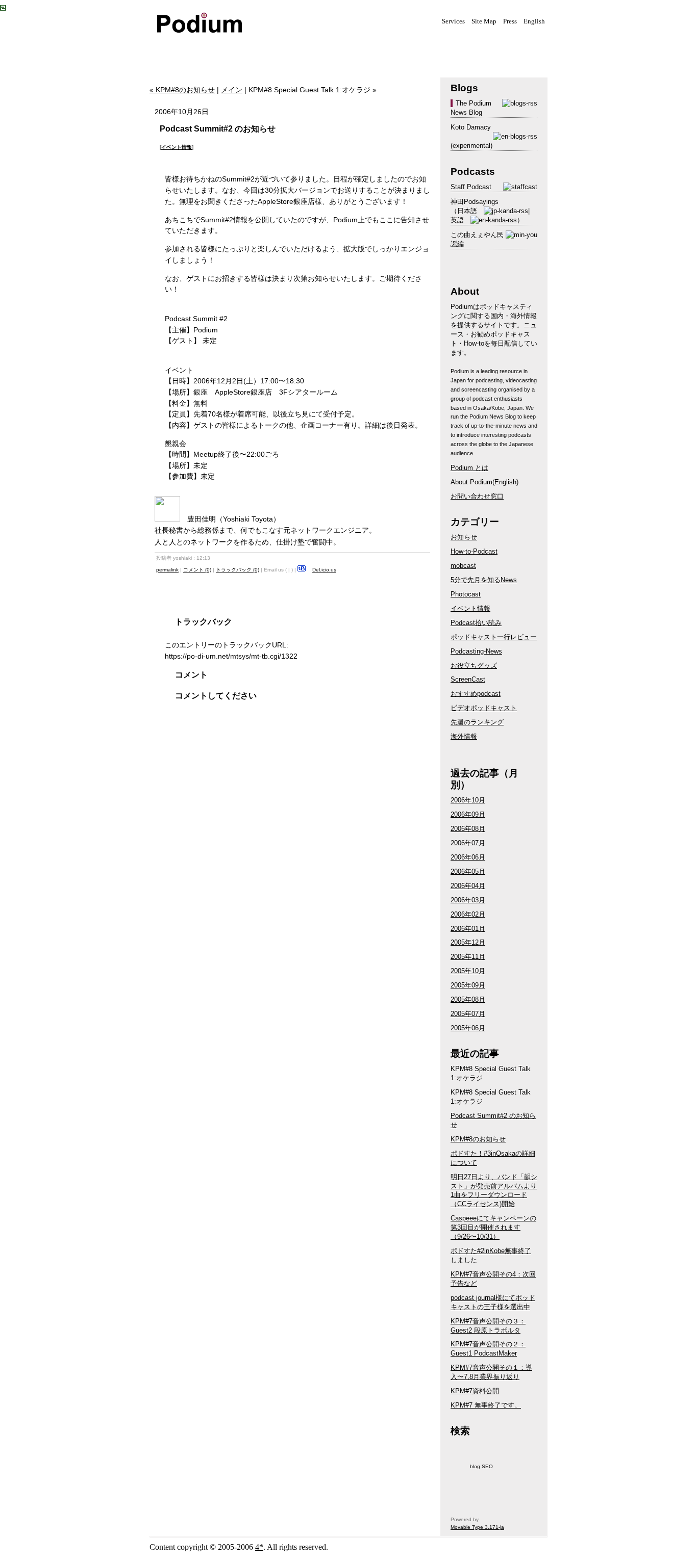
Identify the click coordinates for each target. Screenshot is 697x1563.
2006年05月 (468, 871)
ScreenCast (468, 679)
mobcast (463, 565)
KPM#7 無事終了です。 (486, 1405)
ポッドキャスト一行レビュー (494, 637)
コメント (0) (197, 569)
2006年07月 (468, 843)
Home (175, 49)
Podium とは (469, 468)
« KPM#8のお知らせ (182, 90)
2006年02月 (468, 914)
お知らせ (464, 537)
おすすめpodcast (476, 693)
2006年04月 (468, 886)
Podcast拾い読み (476, 623)
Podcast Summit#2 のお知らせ (218, 128)
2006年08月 (468, 828)
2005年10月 (468, 971)
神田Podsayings (475, 201)
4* (259, 1547)
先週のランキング (477, 722)
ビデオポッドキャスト (484, 708)
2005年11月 (468, 956)
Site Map (483, 21)
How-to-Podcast (474, 551)
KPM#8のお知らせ (478, 1139)
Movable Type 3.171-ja (477, 1527)
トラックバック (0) (237, 569)
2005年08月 (468, 999)
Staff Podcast (471, 187)
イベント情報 (176, 147)
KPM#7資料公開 (475, 1391)
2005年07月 (468, 1014)
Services (453, 21)
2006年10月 (468, 800)
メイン (231, 90)
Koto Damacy (471, 127)
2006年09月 (468, 814)
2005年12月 (468, 942)
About (379, 49)
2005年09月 (468, 985)
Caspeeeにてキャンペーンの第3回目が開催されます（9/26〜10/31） (493, 1227)
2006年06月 (468, 857)
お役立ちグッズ (474, 665)
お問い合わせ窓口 (477, 496)
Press (510, 21)
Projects (277, 49)
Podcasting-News (476, 651)
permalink (167, 569)
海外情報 (464, 736)
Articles (328, 49)
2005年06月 (468, 1028)
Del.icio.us (324, 569)
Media (226, 49)
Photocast (466, 594)
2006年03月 (468, 900)
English (534, 21)
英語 (457, 220)
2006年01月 (468, 928)
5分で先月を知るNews (484, 580)
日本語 (467, 211)
